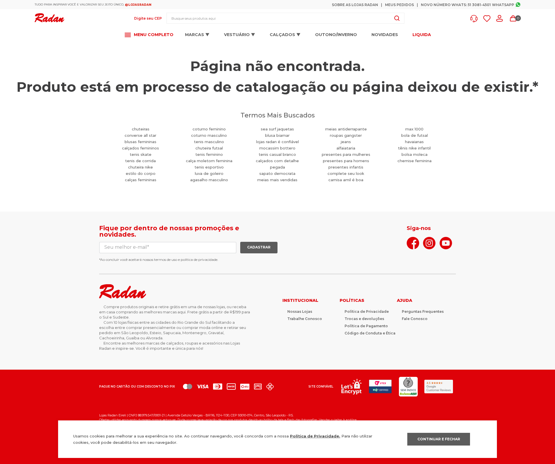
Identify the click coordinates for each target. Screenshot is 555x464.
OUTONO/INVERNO (336, 34)
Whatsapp (503, 5)
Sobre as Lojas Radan (355, 5)
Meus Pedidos (399, 5)
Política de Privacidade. (315, 436)
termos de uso (165, 259)
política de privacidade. (199, 259)
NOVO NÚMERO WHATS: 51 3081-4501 (456, 5)
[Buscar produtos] (396, 18)
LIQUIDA (421, 34)
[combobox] (285, 18)
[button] (475, 18)
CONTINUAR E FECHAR (438, 439)
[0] (513, 18)
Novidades (384, 34)
